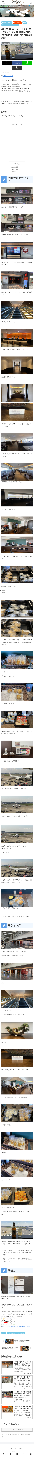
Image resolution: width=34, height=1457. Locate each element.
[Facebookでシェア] (5, 846)
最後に (14, 171)
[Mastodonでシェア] (13, 841)
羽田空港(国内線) (7, 22)
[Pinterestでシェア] (9, 851)
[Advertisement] (17, 142)
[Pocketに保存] (20, 846)
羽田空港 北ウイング (17, 167)
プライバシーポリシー (17, 1449)
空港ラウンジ (17, 22)
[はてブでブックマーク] (13, 846)
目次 (15, 164)
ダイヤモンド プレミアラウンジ (11, 25)
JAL (25, 22)
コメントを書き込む (17, 1429)
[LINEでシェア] (28, 846)
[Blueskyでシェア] (20, 841)
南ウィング (15, 169)
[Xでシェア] (5, 841)
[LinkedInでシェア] (17, 851)
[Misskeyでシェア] (28, 841)
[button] (17, 68)
